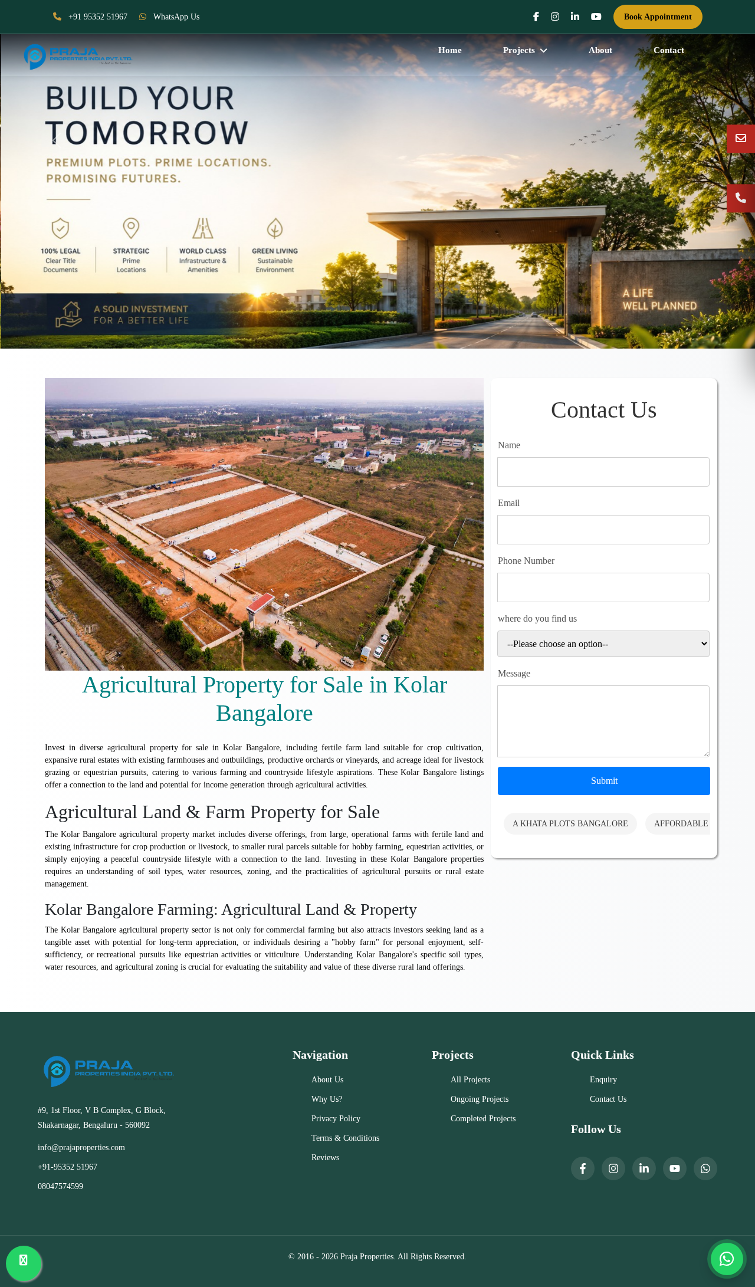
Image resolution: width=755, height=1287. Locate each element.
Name (509, 445)
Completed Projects (483, 1118)
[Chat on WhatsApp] (727, 1259)
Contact (669, 50)
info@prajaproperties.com (81, 1147)
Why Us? (326, 1099)
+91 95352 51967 (96, 16)
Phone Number (526, 561)
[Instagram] (613, 1168)
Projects (519, 50)
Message (514, 673)
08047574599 (60, 1186)
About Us (327, 1079)
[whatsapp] (705, 1168)
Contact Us (608, 1099)
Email (509, 503)
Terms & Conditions (345, 1138)
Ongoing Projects (479, 1099)
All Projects (470, 1079)
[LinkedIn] (644, 1168)
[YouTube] (675, 1168)
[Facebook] (583, 1168)
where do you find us (537, 618)
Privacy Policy (335, 1118)
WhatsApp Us (175, 16)
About (600, 50)
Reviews (325, 1157)
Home (450, 50)
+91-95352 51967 (67, 1167)
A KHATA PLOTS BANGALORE (570, 823)
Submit (604, 781)
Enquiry (603, 1079)
